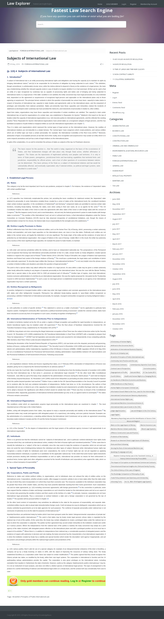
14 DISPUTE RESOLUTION (121, 64)
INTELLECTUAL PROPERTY (122, 176)
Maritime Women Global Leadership (123, 429)
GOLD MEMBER (112, 4)
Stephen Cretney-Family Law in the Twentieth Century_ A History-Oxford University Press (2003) (133, 457)
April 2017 (116, 239)
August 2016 (117, 279)
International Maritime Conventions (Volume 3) (127, 403)
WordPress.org (118, 112)
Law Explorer (19, 3)
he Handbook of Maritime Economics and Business (128, 380)
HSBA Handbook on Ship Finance (122, 384)
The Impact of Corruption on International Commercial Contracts (133, 462)
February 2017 (118, 249)
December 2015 (118, 319)
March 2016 (116, 304)
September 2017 (118, 214)
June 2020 (116, 199)
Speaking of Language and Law (121, 452)
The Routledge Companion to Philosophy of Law (127, 474)
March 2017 (116, 244)
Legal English (115, 414)
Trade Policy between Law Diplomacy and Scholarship (129, 478)
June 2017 (116, 229)
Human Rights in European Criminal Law (124, 388)
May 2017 (116, 234)
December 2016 (118, 259)
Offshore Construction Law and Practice (124, 433)
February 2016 (118, 309)
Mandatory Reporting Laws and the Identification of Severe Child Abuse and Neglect (133, 419)
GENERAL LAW (117, 166)
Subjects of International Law (31, 58)
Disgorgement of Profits (119, 372)
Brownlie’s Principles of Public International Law (31, 597)
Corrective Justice (150, 368)
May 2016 (116, 294)
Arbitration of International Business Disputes (126, 349)
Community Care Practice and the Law (124, 361)
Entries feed (117, 102)
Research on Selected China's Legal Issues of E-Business (130, 440)
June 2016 (116, 289)
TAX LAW (115, 186)
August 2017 (117, 219)
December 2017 (118, 209)
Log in (114, 97)
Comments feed (118, 107)
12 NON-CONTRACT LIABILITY (123, 74)
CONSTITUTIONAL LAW (121, 136)
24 (48, 499)
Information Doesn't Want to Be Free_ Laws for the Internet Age (132, 391)
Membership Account (149, 4)
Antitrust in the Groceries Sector (122, 345)
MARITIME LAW (118, 181)
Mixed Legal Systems (148, 429)
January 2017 (117, 254)
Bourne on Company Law (119, 353)
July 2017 (115, 224)
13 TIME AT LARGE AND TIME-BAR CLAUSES (128, 69)
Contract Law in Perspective (120, 368)
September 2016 (118, 274)
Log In (124, 4)
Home (100, 4)
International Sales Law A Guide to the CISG (126, 407)
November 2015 (118, 324)
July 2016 (115, 284)
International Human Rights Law (122, 399)
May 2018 (116, 204)
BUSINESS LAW (118, 131)
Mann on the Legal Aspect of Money (123, 425)
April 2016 (116, 299)
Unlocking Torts (116, 482)
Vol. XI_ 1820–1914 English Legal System (138, 482)
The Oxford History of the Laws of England (125, 470)
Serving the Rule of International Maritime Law (127, 448)
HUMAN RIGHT (118, 171)
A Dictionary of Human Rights (121, 342)
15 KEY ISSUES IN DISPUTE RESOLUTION (127, 59)
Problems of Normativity (119, 436)
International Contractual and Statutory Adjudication (129, 395)
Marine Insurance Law (148, 425)
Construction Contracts (119, 365)
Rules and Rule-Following (119, 444)
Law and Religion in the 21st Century (143, 411)
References (16, 194)
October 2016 (117, 269)
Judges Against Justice (118, 411)
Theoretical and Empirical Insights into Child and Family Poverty (133, 466)
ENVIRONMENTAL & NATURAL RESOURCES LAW (130, 151)
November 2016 (118, 264)
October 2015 (117, 329)
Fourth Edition (116, 376)
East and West (135, 372)
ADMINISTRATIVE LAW (120, 126)
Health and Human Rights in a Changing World (140, 376)
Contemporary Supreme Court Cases (143, 365)
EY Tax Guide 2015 (149, 372)
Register (133, 4)
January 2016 (117, 314)
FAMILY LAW (116, 156)
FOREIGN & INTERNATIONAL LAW (32, 51)
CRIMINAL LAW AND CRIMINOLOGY (125, 146)
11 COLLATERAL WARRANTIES (123, 79)
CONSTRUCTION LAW (120, 141)
